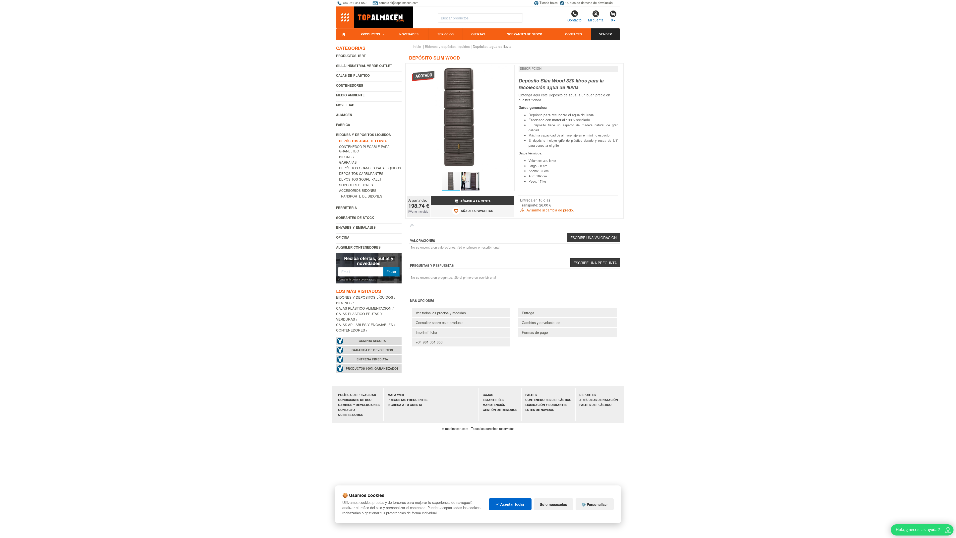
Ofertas (478, 34)
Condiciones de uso (354, 400)
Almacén (344, 114)
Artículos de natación (598, 400)
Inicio (417, 46)
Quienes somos (350, 415)
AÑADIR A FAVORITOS (476, 211)
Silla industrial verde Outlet (364, 65)
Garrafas (348, 162)
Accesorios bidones (357, 190)
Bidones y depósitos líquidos (363, 134)
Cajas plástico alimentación (363, 308)
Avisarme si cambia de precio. (550, 209)
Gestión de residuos (500, 410)
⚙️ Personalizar (595, 504)
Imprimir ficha (426, 332)
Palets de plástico (595, 405)
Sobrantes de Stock (355, 217)
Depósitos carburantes (361, 173)
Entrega (528, 312)
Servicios (445, 34)
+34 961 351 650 (429, 341)
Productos (370, 34)
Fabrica (343, 124)
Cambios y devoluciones (541, 322)
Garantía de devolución (372, 350)
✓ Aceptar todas (510, 504)
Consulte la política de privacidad (357, 279)
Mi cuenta (595, 19)
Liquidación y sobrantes (546, 405)
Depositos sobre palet (360, 179)
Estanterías (493, 400)
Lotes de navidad (539, 410)
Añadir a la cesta (475, 201)
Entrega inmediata (372, 359)
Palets (531, 395)
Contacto (574, 19)
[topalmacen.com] (374, 16)
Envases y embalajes (356, 227)
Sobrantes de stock (524, 34)
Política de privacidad (357, 395)
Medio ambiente (350, 95)
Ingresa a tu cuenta (405, 405)
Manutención (494, 405)
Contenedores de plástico (548, 400)
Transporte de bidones (360, 196)
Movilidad (345, 105)
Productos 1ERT (351, 55)
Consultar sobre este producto (440, 322)
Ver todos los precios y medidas (441, 312)
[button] (506, 69)
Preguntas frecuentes (407, 400)
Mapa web (396, 395)
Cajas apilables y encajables (364, 324)
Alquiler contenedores (358, 247)
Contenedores (349, 85)
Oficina (342, 237)
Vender (605, 34)
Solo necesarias (553, 504)
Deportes (587, 395)
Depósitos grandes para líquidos (370, 168)
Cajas (488, 395)
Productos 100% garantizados (372, 368)
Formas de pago (535, 332)
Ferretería (346, 207)
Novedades (408, 34)
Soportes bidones (356, 185)
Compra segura (372, 341)
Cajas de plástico (353, 75)
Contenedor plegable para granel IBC (364, 149)
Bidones (346, 156)
